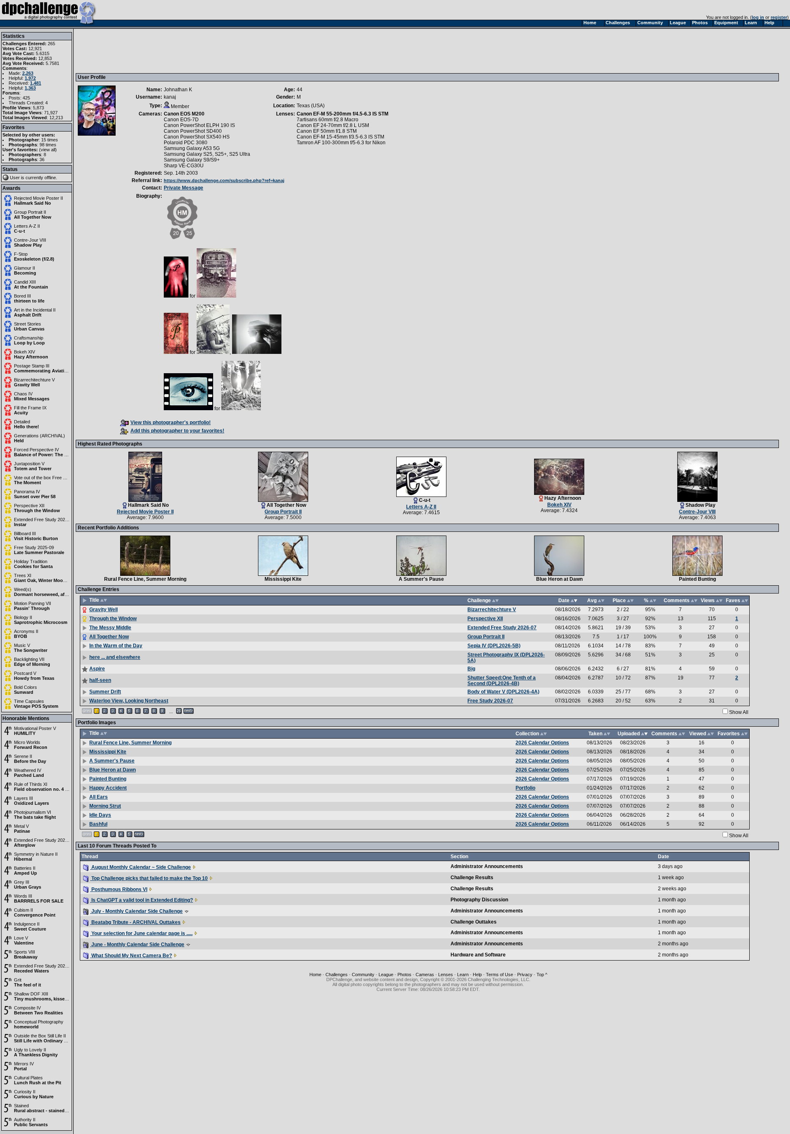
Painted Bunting (697, 579)
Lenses (445, 974)
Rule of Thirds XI (30, 784)
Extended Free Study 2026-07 (502, 628)
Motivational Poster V (35, 728)
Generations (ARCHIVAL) (39, 435)
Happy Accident (108, 788)
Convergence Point (35, 914)
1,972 (30, 78)
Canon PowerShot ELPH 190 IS (199, 125)
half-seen (100, 680)
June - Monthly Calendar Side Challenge (137, 944)
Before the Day (30, 761)
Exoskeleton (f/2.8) (34, 258)
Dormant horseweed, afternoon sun (52, 594)
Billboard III (25, 533)
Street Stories (27, 323)
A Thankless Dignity (36, 1054)
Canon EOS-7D (181, 119)
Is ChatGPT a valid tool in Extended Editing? (141, 900)
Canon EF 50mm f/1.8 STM (327, 131)
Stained (21, 1105)
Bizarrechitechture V (34, 379)
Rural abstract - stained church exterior (56, 1110)
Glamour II (24, 268)
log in (758, 17)
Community (363, 974)
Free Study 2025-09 (34, 547)
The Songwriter (30, 650)
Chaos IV (23, 393)
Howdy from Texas (34, 678)
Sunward (23, 692)
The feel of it (27, 984)
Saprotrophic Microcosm (40, 622)
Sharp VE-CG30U (184, 166)
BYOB (20, 636)
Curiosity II (24, 1091)
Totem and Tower (32, 468)
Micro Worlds (27, 742)
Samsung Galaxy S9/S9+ (192, 160)
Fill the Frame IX (30, 407)
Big (471, 669)
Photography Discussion (479, 900)
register (779, 17)
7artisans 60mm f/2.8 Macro (327, 119)
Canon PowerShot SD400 (193, 131)
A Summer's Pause (421, 579)
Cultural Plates (28, 1077)
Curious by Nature (33, 1096)
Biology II (23, 617)
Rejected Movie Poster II (38, 198)
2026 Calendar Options (542, 743)
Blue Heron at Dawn (559, 579)
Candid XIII (25, 281)
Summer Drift (105, 692)
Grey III (21, 882)
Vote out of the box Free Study (44, 477)
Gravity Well (27, 384)
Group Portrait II (30, 212)
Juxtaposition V (29, 463)
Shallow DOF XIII (31, 993)
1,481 (35, 83)
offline (50, 177)
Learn (463, 974)
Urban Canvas (29, 328)
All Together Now (32, 217)
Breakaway (25, 956)
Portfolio (525, 788)
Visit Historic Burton (36, 538)
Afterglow (24, 845)
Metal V (21, 826)
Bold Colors (25, 687)
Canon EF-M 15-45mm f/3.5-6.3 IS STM (340, 137)
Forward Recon (30, 747)
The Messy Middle (110, 628)
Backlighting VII (29, 659)
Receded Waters (31, 970)
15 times (49, 139)
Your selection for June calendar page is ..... (141, 933)
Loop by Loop (29, 342)
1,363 (30, 87)
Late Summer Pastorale (39, 552)
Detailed (22, 421)
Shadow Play (28, 245)
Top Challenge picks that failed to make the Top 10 (149, 878)
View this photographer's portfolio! (170, 422)
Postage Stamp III (31, 365)
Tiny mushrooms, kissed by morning (54, 998)
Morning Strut (105, 806)
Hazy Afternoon (31, 356)
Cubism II (23, 910)
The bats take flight (35, 817)
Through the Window (37, 510)
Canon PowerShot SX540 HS (197, 137)
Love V (21, 937)
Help (477, 974)
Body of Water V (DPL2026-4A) (503, 692)
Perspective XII (29, 505)
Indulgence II (27, 924)
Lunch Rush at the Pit (37, 1082)
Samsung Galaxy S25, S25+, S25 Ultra (207, 154)
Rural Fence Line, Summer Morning (145, 579)
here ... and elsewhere (114, 657)
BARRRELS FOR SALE (38, 900)
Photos (404, 974)
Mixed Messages (31, 398)
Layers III (23, 798)
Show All (738, 712)
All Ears (98, 797)
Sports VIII (24, 951)
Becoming (25, 272)
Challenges (336, 974)
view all (48, 149)
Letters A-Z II (27, 226)
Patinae (22, 831)
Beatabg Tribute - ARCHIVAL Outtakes (135, 922)
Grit (17, 979)
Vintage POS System (36, 706)
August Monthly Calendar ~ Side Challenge (140, 867)
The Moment (27, 482)
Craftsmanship (28, 337)
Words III (23, 896)
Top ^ (542, 974)
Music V (22, 645)
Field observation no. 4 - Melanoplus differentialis (67, 789)
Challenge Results (472, 877)
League (386, 974)
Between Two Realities (38, 1012)
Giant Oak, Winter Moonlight (45, 580)
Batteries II (24, 868)
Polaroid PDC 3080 (185, 143)
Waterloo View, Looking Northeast (128, 701)
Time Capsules (29, 701)
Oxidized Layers (31, 803)
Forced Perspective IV (36, 449)
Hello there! (26, 426)
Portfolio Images (97, 722)
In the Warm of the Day (115, 646)
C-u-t (19, 231)
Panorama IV (27, 491)
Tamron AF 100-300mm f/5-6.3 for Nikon (341, 143)
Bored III (22, 295)
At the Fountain (31, 286)
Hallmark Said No (32, 203)
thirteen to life (29, 300)
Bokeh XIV (24, 351)
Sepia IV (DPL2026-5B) (493, 646)
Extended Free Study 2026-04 (44, 519)
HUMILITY (24, 733)
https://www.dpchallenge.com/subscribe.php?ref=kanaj (224, 180)
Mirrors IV (24, 1063)
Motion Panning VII (32, 603)
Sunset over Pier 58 (35, 496)
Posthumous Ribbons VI (118, 889)
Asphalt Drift (28, 314)
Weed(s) (22, 589)
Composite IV (27, 1007)
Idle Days (100, 815)
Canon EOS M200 (184, 114)
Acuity (21, 412)
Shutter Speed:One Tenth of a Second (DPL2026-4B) (501, 680)
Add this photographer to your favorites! (177, 431)
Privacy (524, 974)
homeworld (26, 1026)
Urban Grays (27, 887)
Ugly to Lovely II (30, 1049)
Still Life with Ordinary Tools (45, 1040)
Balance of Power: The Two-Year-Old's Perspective (68, 454)
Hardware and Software (478, 955)
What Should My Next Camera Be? (131, 955)
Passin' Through (32, 608)
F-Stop (21, 254)
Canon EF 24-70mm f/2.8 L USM (333, 125)
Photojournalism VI (32, 812)
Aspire (97, 669)
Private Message (183, 188)
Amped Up (25, 873)
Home (315, 974)
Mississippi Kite (283, 579)
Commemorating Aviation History (50, 370)
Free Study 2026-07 (490, 701)
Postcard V (25, 673)
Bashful (98, 824)
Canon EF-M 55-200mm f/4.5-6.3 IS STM (342, 114)
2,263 (27, 73)
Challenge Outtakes (474, 922)
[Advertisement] (227, 50)
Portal (20, 1068)
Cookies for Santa (33, 566)
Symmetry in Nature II (36, 854)
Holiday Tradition (30, 561)
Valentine (24, 942)
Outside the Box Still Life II (40, 1035)
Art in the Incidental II (35, 309)
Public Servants (31, 1124)
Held (19, 440)
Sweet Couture (30, 928)
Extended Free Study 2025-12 (44, 965)
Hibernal (23, 859)
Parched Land (29, 775)
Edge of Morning (32, 664)
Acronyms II (26, 631)
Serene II (23, 756)
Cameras (425, 974)
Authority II (24, 1119)
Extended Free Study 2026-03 (44, 840)
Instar (20, 524)
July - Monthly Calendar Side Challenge (136, 911)
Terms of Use (499, 974)
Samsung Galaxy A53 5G (192, 148)
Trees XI (22, 575)
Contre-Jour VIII (30, 240)
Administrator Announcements (487, 866)
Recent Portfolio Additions (108, 528)
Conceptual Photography (38, 1021)
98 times (48, 144)
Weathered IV (27, 770)
